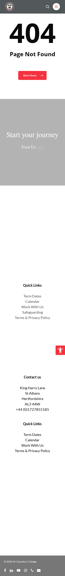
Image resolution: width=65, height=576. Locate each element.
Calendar (32, 301)
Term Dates (32, 434)
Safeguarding (32, 312)
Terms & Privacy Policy (32, 317)
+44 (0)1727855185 (32, 409)
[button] (56, 6)
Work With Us (32, 307)
